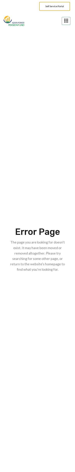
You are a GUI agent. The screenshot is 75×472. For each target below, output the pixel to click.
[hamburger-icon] (66, 21)
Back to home (38, 282)
